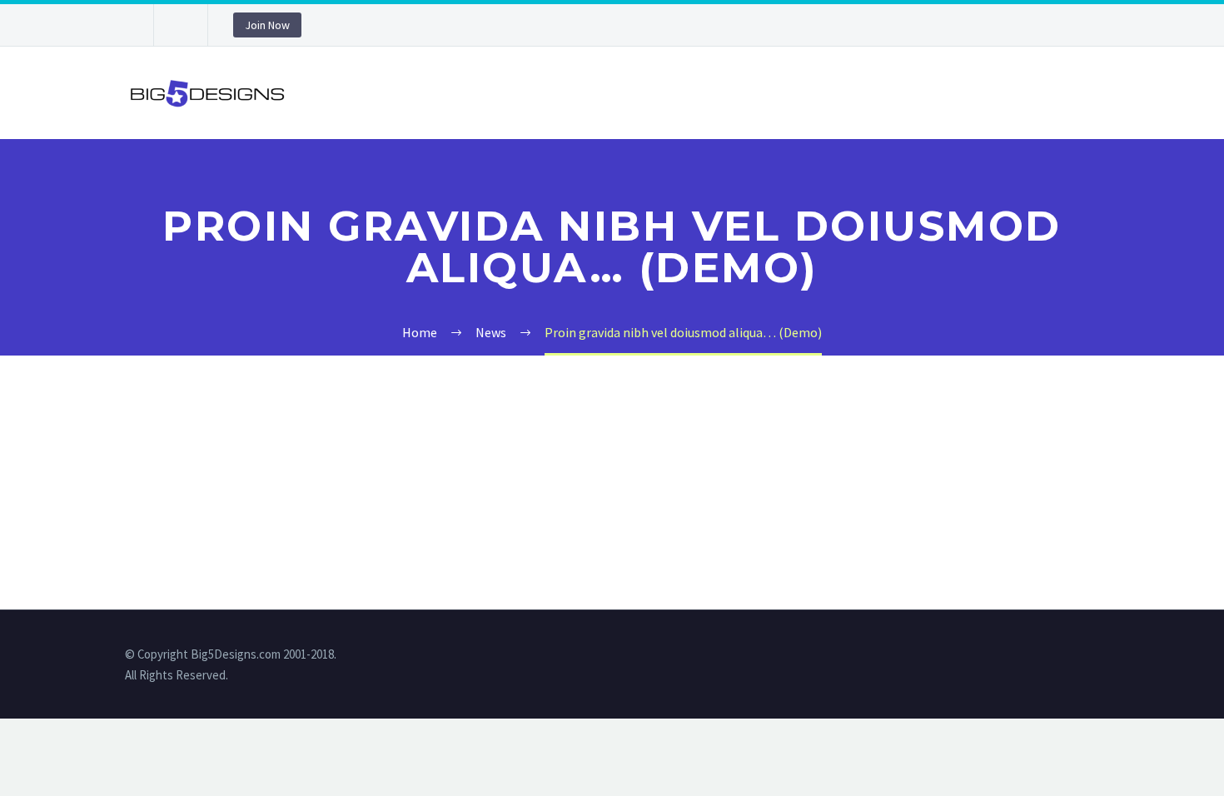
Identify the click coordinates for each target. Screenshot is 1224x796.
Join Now (267, 24)
